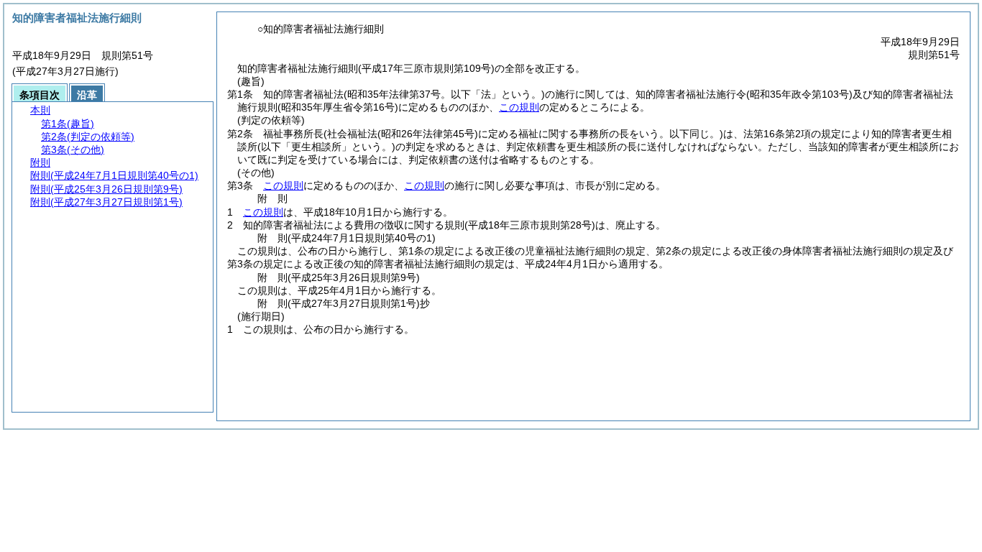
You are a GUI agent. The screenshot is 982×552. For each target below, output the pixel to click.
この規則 (519, 107)
